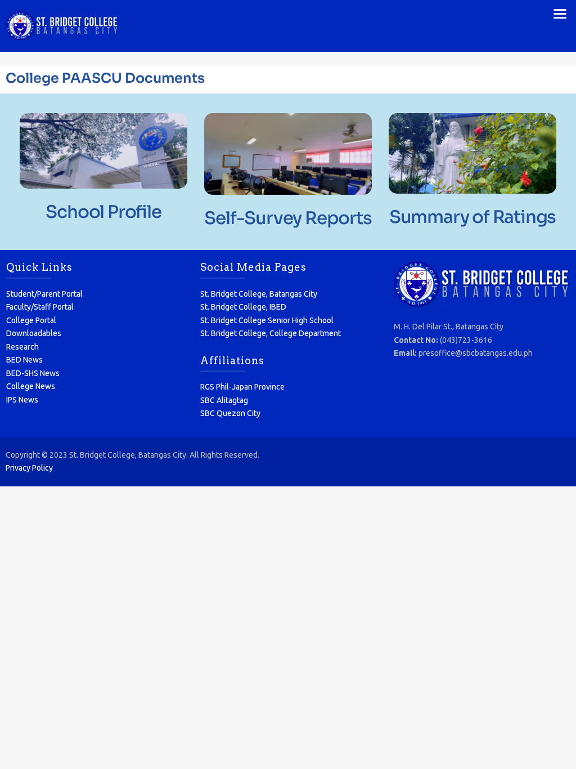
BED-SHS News (33, 373)
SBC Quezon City (230, 413)
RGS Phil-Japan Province (242, 386)
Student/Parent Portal (44, 293)
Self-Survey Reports (287, 218)
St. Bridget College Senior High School (267, 320)
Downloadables (33, 333)
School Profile (103, 212)
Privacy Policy (29, 467)
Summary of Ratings (472, 217)
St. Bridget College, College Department (270, 333)
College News (30, 386)
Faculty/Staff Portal (40, 306)
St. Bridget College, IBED (243, 306)
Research (22, 346)
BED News (24, 359)
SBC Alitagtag (224, 400)
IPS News (22, 399)
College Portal (31, 320)
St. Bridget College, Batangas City (258, 293)
